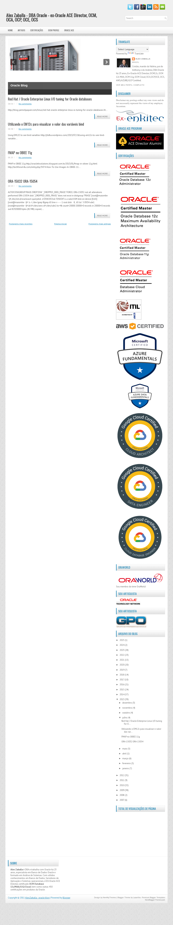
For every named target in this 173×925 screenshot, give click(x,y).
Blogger (66, 897)
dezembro (127, 702)
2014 (122, 694)
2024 (122, 645)
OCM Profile (53, 30)
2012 (122, 775)
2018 (122, 674)
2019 (122, 669)
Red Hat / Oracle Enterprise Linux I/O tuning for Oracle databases (50, 99)
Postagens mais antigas (100, 224)
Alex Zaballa (142, 59)
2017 (122, 679)
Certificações (36, 30)
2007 (122, 800)
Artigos (21, 30)
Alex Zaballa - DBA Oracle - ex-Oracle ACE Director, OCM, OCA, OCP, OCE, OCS (51, 17)
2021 (122, 659)
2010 (122, 785)
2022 (122, 655)
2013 (122, 699)
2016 (122, 684)
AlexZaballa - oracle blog (37, 897)
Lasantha (137, 897)
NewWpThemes (109, 897)
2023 (122, 650)
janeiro (125, 768)
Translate (139, 53)
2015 (122, 689)
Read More (102, 116)
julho (125, 717)
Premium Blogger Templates (153, 897)
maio (125, 748)
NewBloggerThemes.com (155, 900)
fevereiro (126, 763)
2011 (122, 780)
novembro (127, 707)
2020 (122, 664)
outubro (126, 712)
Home (10, 30)
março (125, 758)
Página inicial (60, 224)
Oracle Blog (19, 85)
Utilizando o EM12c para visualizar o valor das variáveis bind (46, 124)
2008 (122, 795)
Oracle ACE (69, 30)
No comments (25, 103)
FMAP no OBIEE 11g (20, 152)
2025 (122, 640)
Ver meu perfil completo (130, 85)
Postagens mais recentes (20, 224)
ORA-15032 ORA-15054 (23, 181)
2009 (122, 790)
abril (124, 753)
